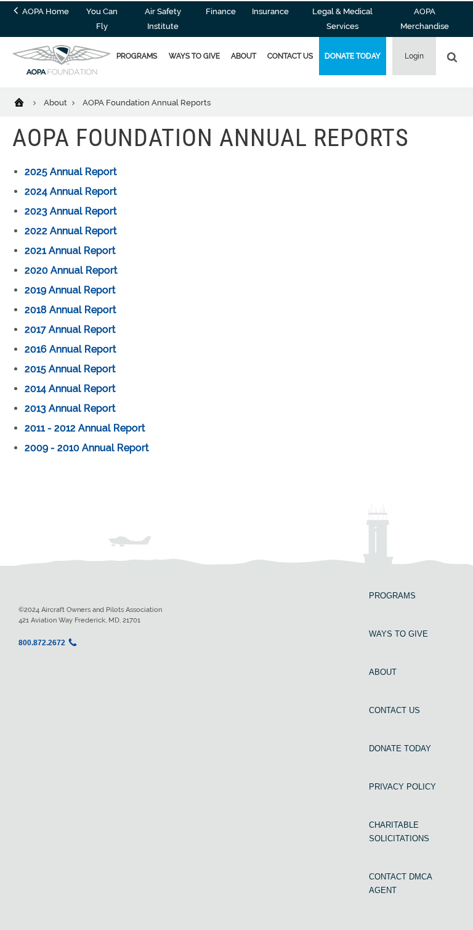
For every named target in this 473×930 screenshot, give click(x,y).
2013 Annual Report (70, 408)
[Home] (26, 102)
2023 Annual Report (71, 211)
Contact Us (290, 56)
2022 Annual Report (71, 231)
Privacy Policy (402, 786)
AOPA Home (44, 11)
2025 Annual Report (71, 171)
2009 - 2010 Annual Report (87, 448)
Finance (221, 11)
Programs (136, 56)
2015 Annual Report (70, 369)
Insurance (270, 11)
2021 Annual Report (70, 250)
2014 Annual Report (70, 388)
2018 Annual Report (70, 310)
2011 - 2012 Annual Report (85, 428)
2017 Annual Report (70, 329)
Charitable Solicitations (399, 831)
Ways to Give (194, 56)
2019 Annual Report (70, 290)
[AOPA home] (61, 71)
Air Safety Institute (163, 19)
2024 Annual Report (71, 191)
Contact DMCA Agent (400, 883)
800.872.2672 (41, 642)
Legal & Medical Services (342, 19)
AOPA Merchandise (424, 19)
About (243, 56)
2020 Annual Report (71, 270)
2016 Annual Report (70, 349)
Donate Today (353, 56)
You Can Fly (102, 19)
